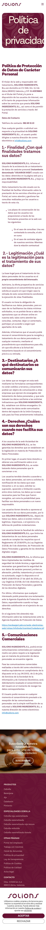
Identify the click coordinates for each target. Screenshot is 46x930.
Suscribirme (23, 760)
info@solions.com (23, 140)
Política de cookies (32, 908)
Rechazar (23, 921)
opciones (28, 910)
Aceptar (23, 915)
